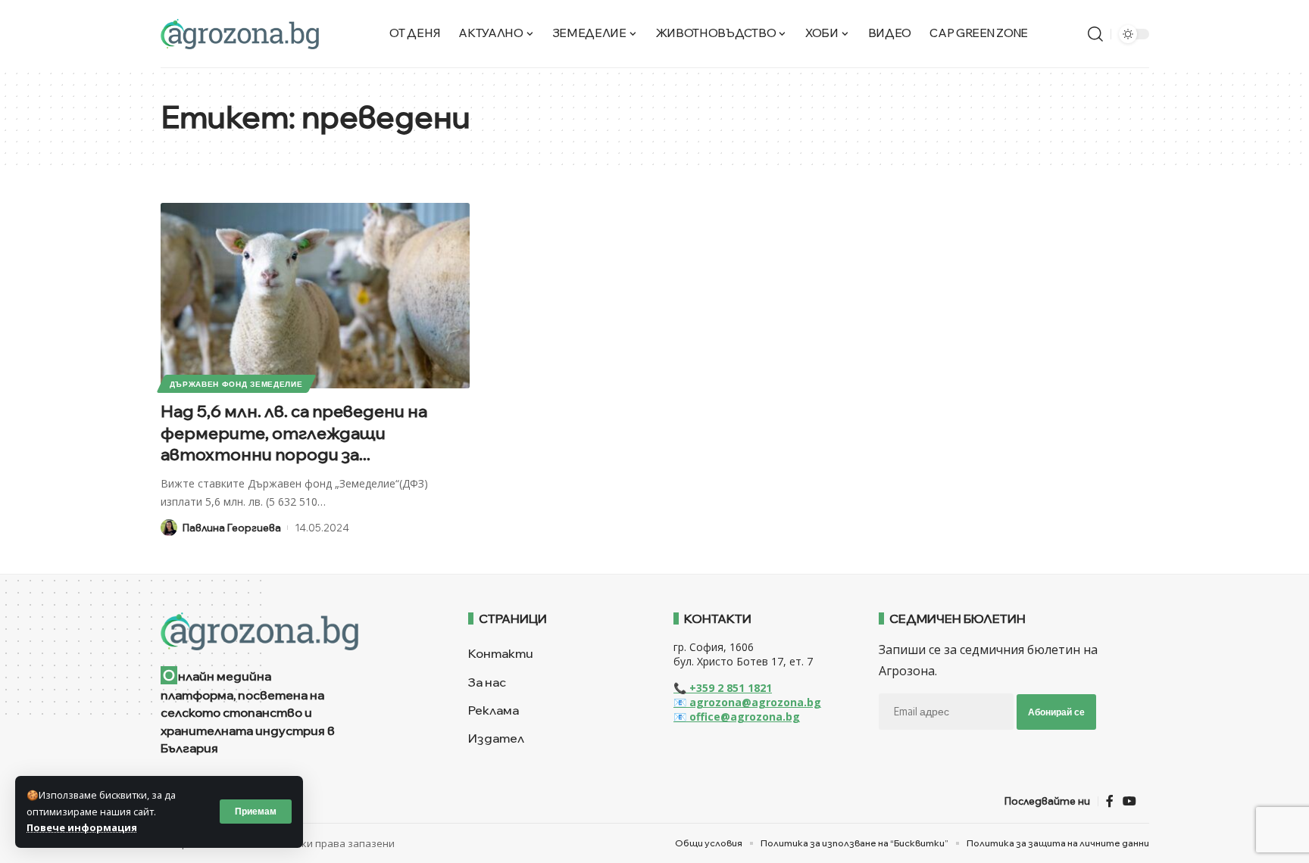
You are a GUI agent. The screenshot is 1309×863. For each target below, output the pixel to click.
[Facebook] (1109, 801)
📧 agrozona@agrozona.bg (747, 702)
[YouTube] (1129, 801)
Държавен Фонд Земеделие (236, 383)
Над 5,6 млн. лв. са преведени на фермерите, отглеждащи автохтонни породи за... (294, 432)
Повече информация (82, 827)
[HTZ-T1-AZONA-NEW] (296, 631)
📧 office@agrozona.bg (736, 716)
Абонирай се (1056, 712)
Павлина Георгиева (232, 528)
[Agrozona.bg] (240, 34)
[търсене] (1095, 34)
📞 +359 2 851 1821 (722, 688)
